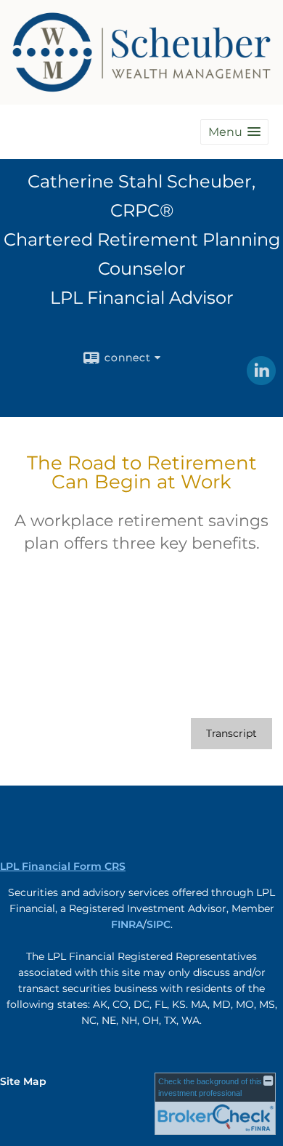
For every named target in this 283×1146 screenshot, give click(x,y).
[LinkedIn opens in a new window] (261, 380)
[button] (234, 132)
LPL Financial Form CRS (63, 866)
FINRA (127, 924)
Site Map (23, 1081)
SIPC (159, 924)
